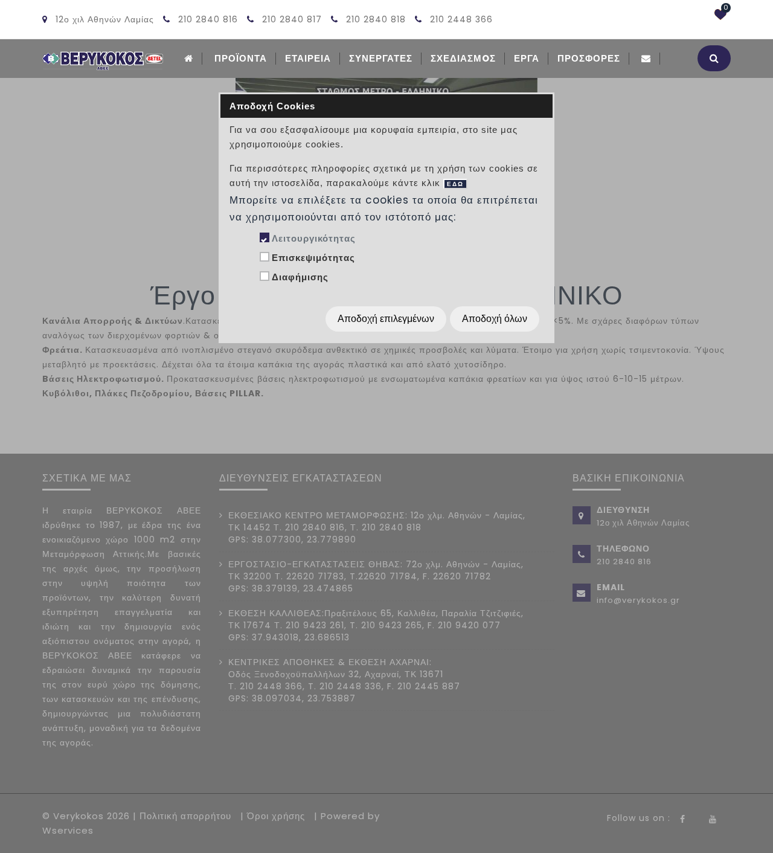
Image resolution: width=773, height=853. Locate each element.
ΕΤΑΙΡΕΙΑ (308, 58)
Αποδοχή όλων (494, 319)
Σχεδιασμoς (463, 58)
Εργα (526, 58)
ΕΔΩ (455, 184)
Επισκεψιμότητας (313, 258)
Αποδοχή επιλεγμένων (386, 319)
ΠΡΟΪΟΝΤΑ (240, 58)
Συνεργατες (380, 58)
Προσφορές (588, 58)
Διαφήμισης (300, 277)
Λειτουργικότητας (314, 238)
